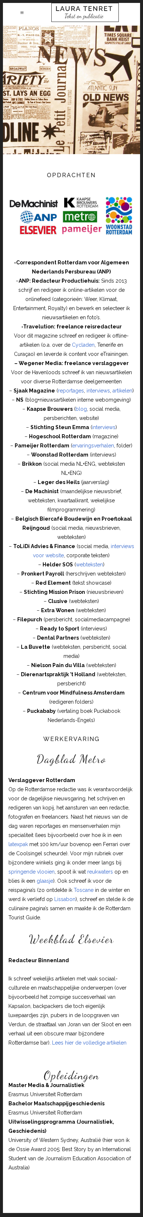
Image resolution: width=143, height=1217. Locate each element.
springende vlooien (31, 872)
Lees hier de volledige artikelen (89, 1043)
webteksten (89, 564)
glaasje (44, 881)
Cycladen (83, 345)
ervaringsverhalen (93, 446)
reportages (71, 391)
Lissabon (65, 899)
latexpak (18, 844)
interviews (98, 391)
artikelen (122, 391)
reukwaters (100, 872)
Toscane (84, 890)
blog (81, 409)
